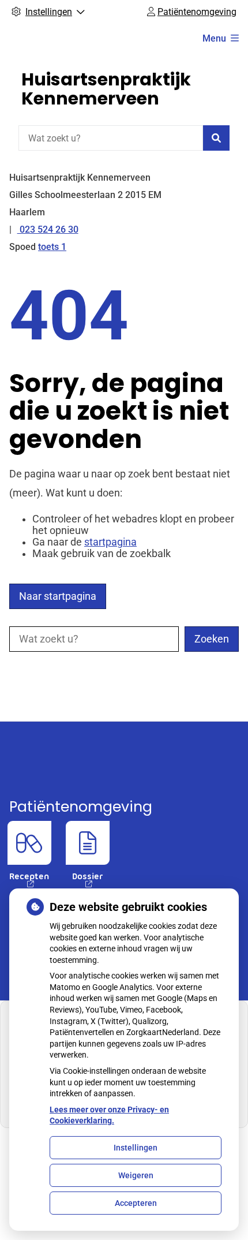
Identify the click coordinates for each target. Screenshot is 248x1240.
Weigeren (135, 1175)
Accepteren (136, 1203)
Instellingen (135, 1147)
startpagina (110, 542)
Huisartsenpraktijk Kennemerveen (106, 89)
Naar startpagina (57, 596)
